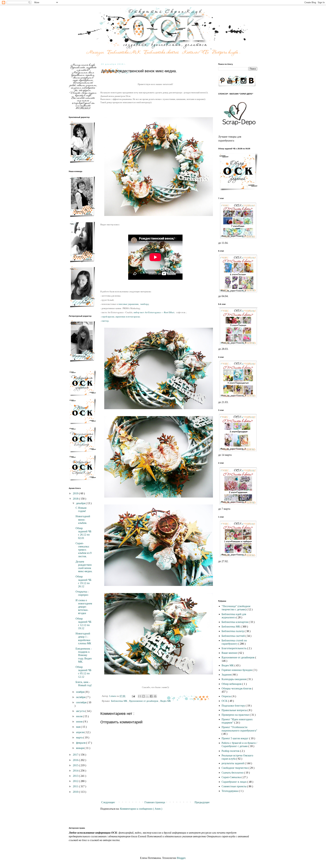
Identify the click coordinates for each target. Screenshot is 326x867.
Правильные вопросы (235, 710)
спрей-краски (108, 316)
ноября (80, 691)
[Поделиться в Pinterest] (155, 696)
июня (79, 721)
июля (79, 716)
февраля (81, 742)
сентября (81, 702)
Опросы (227, 696)
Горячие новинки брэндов (237, 670)
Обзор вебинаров (232, 683)
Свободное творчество (235, 767)
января (80, 748)
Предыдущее (202, 802)
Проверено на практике (236, 714)
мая (78, 726)
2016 (76, 760)
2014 (76, 770)
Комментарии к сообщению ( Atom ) (141, 808)
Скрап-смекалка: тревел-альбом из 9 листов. (84, 550)
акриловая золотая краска (127, 316)
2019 (76, 493)
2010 (76, 791)
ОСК (225, 700)
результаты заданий (233, 763)
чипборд (144, 304)
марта (79, 737)
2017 (76, 754)
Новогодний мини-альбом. (83, 519)
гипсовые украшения (128, 304)
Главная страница (154, 802)
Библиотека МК (119, 701)
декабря (81, 503)
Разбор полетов (231, 750)
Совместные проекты (234, 786)
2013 (76, 775)
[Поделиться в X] (147, 696)
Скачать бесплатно (233, 772)
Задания (227, 674)
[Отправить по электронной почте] (139, 696)
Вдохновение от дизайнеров (144, 701)
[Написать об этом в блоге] (143, 696)
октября (81, 697)
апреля (80, 732)
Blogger (181, 857)
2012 (76, 781)
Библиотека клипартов (235, 622)
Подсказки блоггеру (234, 705)
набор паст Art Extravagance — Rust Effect (154, 312)
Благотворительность (234, 648)
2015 (76, 765)
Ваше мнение (230, 652)
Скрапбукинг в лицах (234, 781)
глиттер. (105, 320)
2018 (76, 498)
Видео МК (165, 701)
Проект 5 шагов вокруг (235, 738)
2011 (76, 786)
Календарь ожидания (234, 679)
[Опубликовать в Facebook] (151, 696)
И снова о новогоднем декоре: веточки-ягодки (84, 607)
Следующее (108, 802)
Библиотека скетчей (234, 635)
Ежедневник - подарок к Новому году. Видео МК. (84, 655)
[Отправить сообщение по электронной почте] (133, 696)
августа (80, 711)
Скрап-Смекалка (232, 777)
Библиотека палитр (233, 631)
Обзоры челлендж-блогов (237, 688)
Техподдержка (230, 790)
